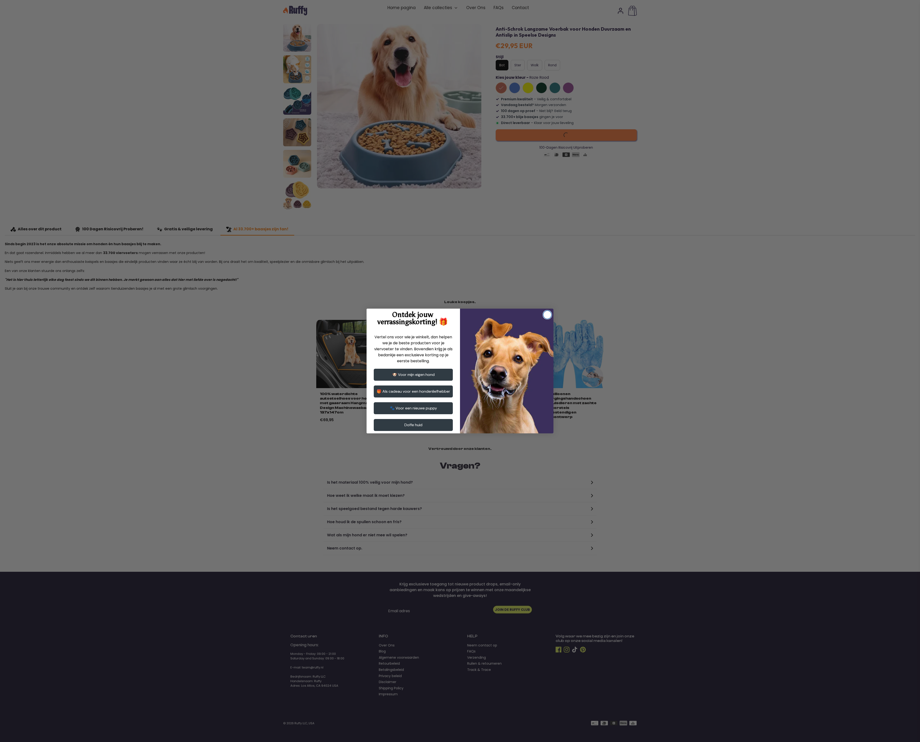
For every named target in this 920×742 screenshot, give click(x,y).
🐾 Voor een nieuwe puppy (413, 408)
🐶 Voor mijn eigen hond (413, 374)
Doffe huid (413, 424)
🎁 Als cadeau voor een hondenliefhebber (413, 391)
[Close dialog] (547, 315)
